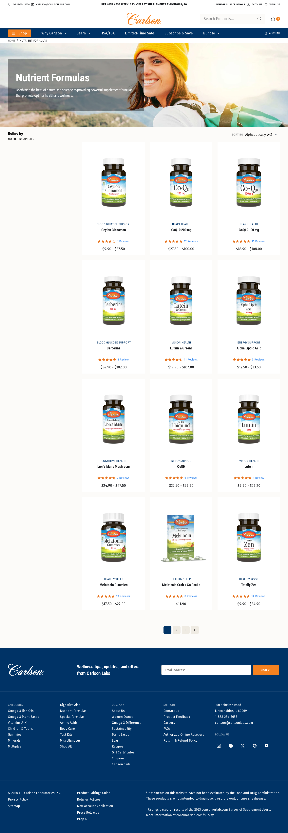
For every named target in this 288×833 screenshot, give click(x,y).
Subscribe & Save (178, 33)
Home (11, 40)
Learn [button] (81, 33)
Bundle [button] (209, 33)
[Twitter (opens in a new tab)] (243, 746)
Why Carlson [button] (51, 33)
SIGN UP (266, 670)
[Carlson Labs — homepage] (26, 670)
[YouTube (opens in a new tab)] (266, 746)
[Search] (259, 19)
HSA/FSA (108, 33)
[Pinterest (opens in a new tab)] (255, 746)
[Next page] (195, 630)
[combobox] (232, 19)
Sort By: (237, 134)
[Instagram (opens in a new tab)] (219, 746)
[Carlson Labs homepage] (144, 19)
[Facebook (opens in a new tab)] (231, 746)
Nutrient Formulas (33, 40)
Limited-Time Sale (139, 33)
